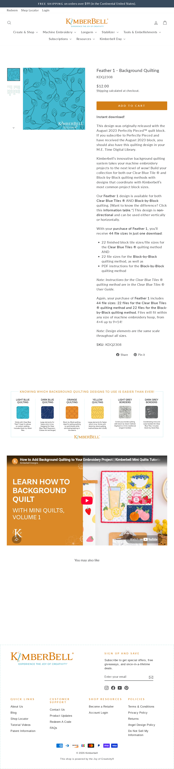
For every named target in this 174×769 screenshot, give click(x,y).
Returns (133, 718)
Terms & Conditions (141, 706)
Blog (13, 712)
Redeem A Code (60, 721)
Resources (84, 39)
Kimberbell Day (111, 39)
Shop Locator (30, 10)
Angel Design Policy (141, 724)
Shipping (102, 90)
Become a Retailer (101, 706)
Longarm (87, 32)
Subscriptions (59, 39)
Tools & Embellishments (141, 32)
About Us (17, 706)
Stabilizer (109, 32)
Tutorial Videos (21, 724)
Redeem (12, 10)
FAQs (53, 728)
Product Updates (61, 715)
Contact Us (57, 709)
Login (45, 10)
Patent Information (23, 731)
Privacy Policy (138, 712)
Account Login (98, 712)
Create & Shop (24, 32)
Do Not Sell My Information (138, 733)
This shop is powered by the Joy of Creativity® (87, 758)
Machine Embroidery (58, 32)
